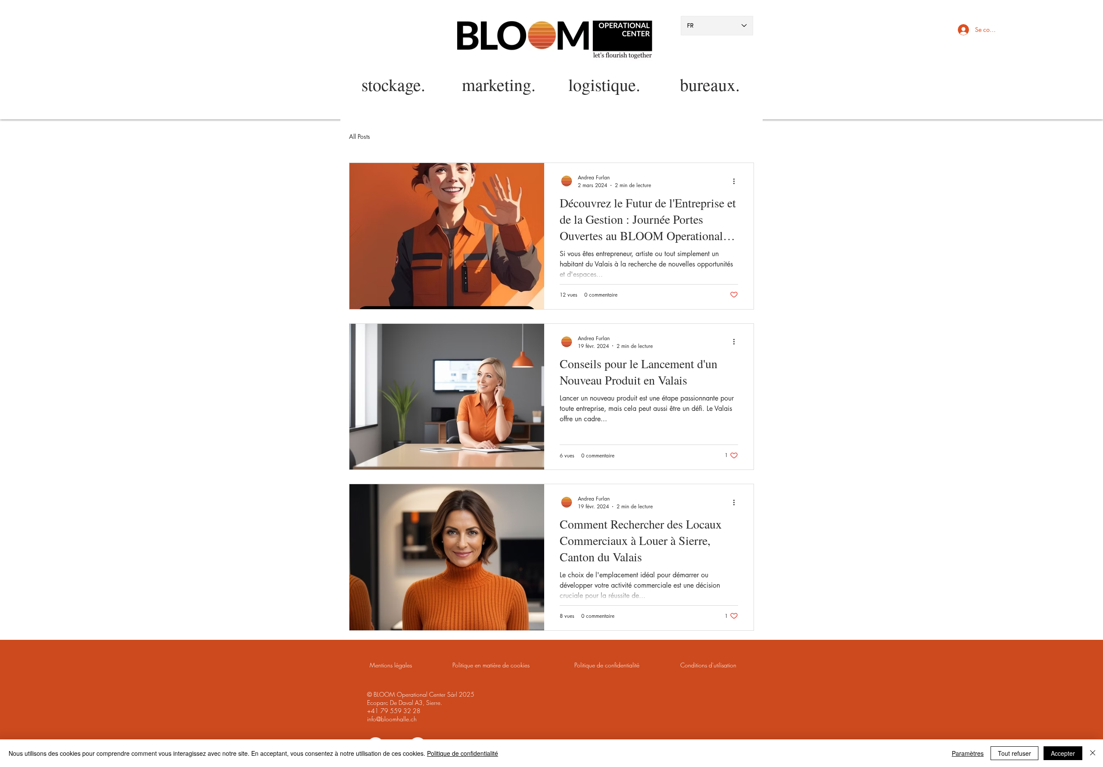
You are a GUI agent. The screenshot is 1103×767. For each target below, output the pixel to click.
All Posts (359, 136)
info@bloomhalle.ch (392, 719)
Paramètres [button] (968, 753)
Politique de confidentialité (462, 753)
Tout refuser (1014, 753)
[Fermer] (1092, 753)
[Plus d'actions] (737, 181)
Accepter (1063, 753)
